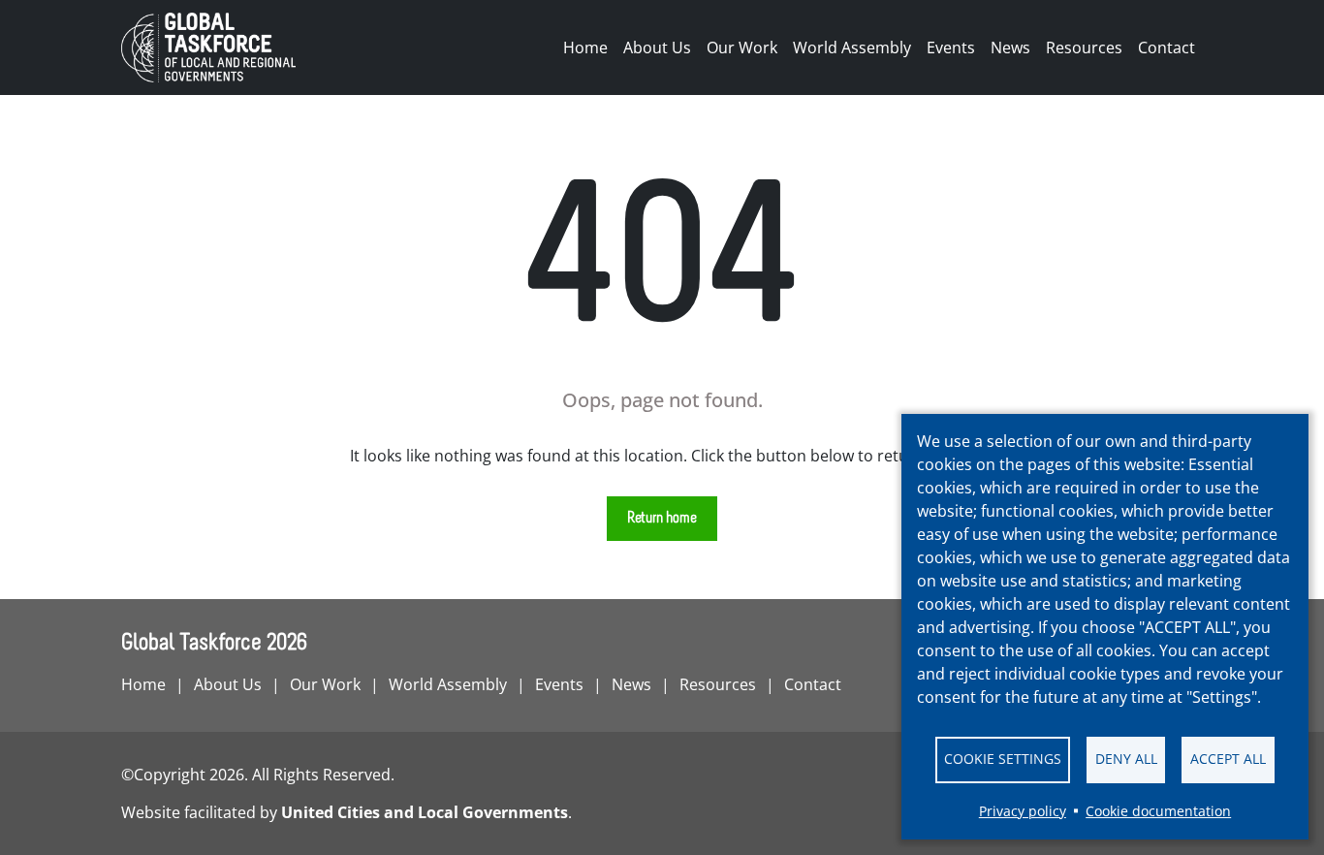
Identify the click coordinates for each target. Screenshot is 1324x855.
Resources (1084, 47)
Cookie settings (1002, 758)
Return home (662, 518)
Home (585, 47)
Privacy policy (1022, 811)
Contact (1166, 47)
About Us (657, 47)
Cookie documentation (1158, 811)
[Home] (216, 47)
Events (951, 47)
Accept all (1228, 758)
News (1010, 47)
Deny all (1126, 758)
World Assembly (852, 47)
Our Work (742, 47)
